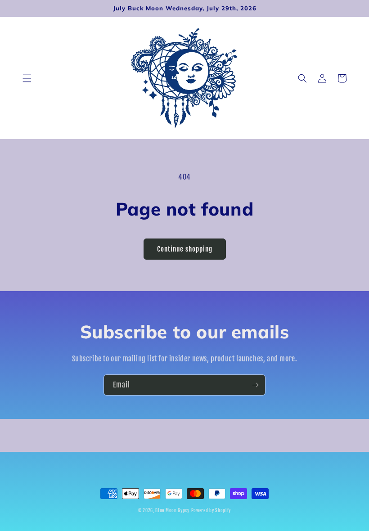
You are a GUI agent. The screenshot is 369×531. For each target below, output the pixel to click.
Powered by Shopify (211, 510)
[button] (27, 78)
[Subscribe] (255, 385)
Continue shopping (184, 249)
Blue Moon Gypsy (172, 510)
